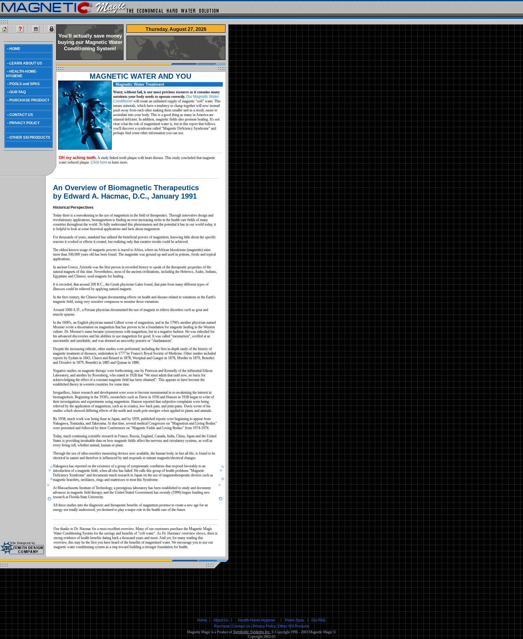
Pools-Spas (294, 620)
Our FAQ (318, 620)
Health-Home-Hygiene (256, 620)
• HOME (13, 49)
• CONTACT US (20, 115)
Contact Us (241, 626)
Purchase (222, 626)
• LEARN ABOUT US (24, 63)
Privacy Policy (264, 626)
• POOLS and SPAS (23, 84)
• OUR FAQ (16, 92)
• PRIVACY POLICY (23, 123)
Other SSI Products (293, 626)
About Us (221, 620)
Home (202, 620)
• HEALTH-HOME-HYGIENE (21, 73)
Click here (99, 162)
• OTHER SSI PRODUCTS (28, 137)
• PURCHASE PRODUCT (28, 100)
